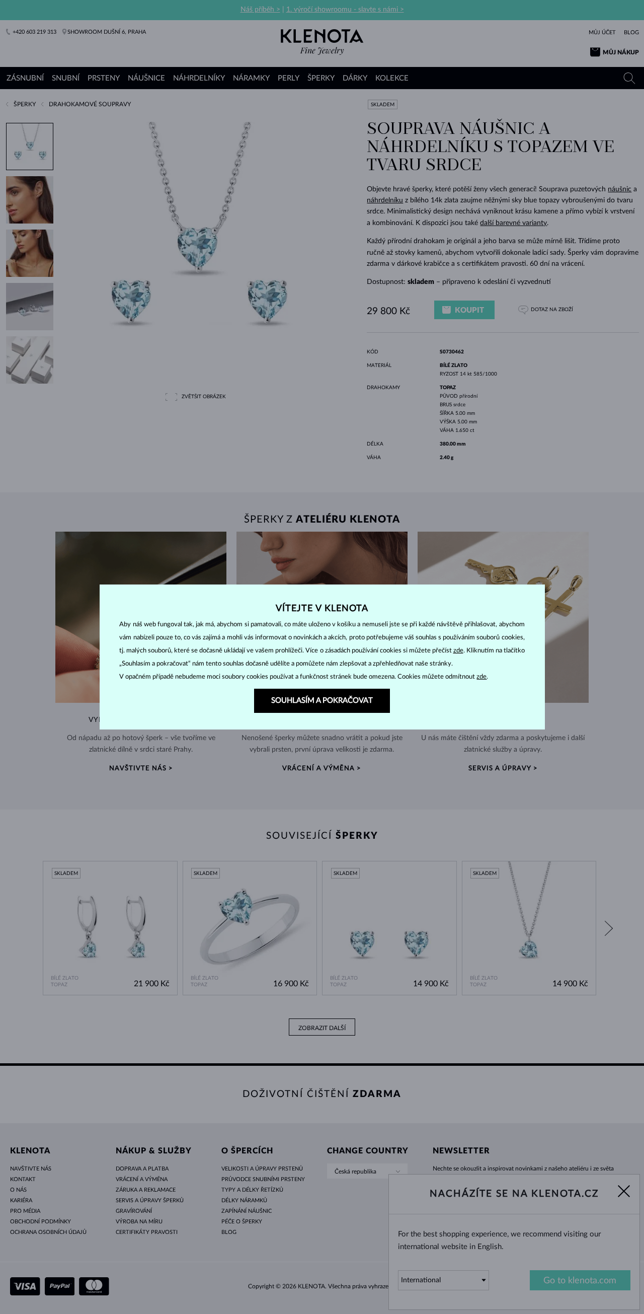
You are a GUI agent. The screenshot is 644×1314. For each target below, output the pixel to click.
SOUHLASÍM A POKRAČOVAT (322, 700)
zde (458, 650)
